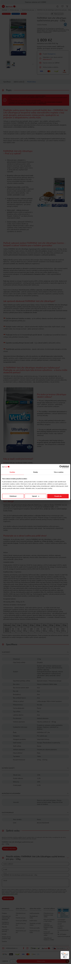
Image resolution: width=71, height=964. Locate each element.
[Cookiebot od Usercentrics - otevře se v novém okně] (61, 466)
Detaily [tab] (35, 472)
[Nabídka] (68, 952)
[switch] (65, 957)
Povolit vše (58, 496)
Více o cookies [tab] (58, 472)
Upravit (34, 496)
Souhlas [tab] (12, 472)
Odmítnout (13, 496)
